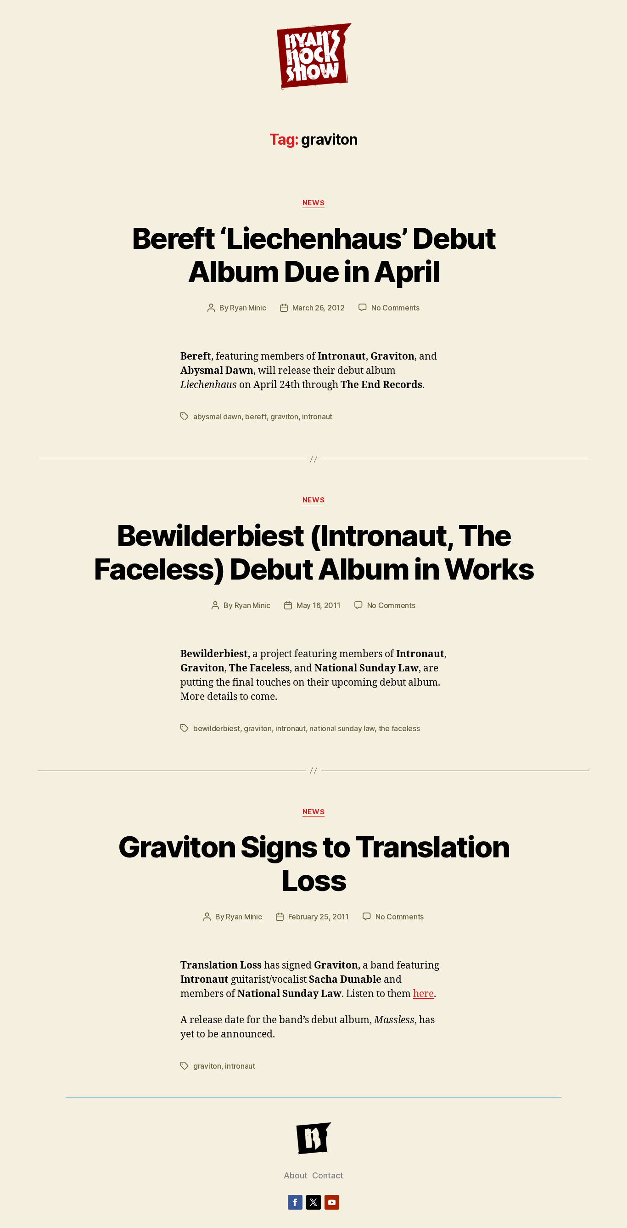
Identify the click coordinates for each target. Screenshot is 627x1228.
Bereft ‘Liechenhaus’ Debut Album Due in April (313, 254)
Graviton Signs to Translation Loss (313, 863)
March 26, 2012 (318, 307)
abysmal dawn (217, 416)
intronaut (317, 416)
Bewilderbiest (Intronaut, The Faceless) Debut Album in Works (313, 552)
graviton (284, 416)
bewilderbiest (216, 728)
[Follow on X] (313, 1202)
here (423, 994)
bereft (255, 416)
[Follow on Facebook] (295, 1202)
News (313, 203)
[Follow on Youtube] (332, 1202)
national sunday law (342, 728)
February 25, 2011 (318, 916)
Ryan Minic (248, 307)
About (296, 1175)
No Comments (395, 307)
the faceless (399, 728)
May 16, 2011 (319, 605)
